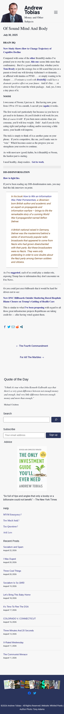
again (46, 105)
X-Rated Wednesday (13, 642)
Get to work (38, 162)
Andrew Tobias (33, 10)
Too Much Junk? (11, 520)
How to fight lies (11, 178)
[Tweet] (8, 326)
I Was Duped (9, 559)
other (32, 58)
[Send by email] (13, 326)
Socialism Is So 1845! (13, 582)
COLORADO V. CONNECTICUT (19, 618)
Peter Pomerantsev (26, 199)
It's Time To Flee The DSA (16, 606)
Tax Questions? (10, 526)
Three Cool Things (12, 571)
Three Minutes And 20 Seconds (18, 630)
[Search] (56, 419)
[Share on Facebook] (4, 326)
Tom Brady (9, 68)
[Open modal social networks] (21, 326)
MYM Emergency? (12, 514)
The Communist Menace (15, 654)
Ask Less (7, 532)
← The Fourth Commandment (32, 345)
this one (35, 61)
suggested (15, 272)
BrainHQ (41, 79)
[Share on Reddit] (17, 326)
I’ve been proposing (34, 307)
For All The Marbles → (32, 357)
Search (7, 413)
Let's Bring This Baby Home (17, 594)
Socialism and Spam (13, 547)
